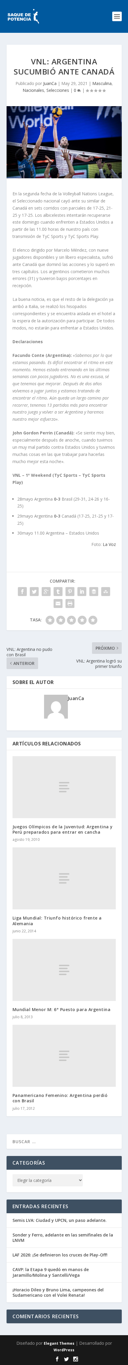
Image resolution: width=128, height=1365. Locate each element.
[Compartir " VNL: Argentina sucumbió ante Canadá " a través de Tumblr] (58, 592)
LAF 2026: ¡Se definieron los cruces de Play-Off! (60, 1255)
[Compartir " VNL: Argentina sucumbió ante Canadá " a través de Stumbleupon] (106, 592)
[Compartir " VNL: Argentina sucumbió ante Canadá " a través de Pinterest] (70, 592)
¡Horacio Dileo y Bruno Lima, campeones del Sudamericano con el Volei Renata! (58, 1292)
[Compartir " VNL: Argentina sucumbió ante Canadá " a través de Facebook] (22, 592)
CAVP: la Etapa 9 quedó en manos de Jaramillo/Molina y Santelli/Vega (51, 1272)
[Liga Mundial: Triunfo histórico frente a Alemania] (64, 878)
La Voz (109, 544)
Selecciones (57, 90)
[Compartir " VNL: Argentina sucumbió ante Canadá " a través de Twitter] (34, 592)
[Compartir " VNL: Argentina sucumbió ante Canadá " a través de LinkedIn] (82, 592)
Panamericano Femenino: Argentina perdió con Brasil (60, 1098)
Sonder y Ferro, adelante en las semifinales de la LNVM (63, 1237)
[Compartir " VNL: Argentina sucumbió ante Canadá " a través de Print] (70, 603)
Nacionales (33, 90)
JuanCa (50, 83)
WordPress (64, 1349)
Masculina (102, 83)
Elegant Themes (59, 1343)
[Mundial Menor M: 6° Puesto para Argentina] (64, 970)
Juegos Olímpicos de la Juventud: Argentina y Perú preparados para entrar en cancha (63, 829)
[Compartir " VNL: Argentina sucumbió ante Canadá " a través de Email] (58, 603)
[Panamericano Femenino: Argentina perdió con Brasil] (64, 1056)
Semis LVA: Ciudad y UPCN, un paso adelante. (60, 1220)
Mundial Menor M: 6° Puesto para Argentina (62, 1009)
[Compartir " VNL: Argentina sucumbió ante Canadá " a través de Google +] (46, 592)
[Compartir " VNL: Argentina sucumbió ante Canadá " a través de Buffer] (94, 592)
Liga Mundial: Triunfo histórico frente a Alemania (57, 920)
